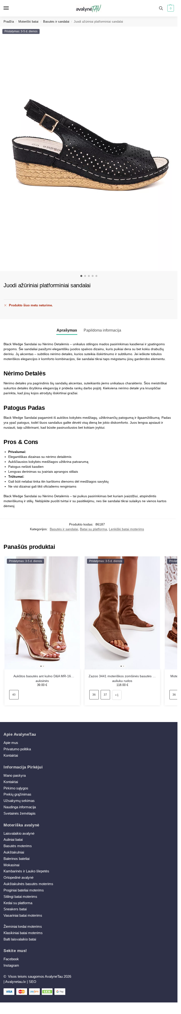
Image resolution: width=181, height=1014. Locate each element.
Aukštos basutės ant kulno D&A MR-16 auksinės (42, 676)
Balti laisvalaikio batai (20, 939)
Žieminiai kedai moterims (23, 926)
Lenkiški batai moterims (126, 529)
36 (94, 694)
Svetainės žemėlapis (20, 813)
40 (14, 694)
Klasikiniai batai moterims (23, 933)
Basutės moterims (18, 846)
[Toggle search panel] (161, 8)
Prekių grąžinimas (17, 794)
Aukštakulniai (14, 852)
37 (105, 694)
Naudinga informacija (20, 807)
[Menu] (11, 8)
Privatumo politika (17, 749)
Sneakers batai (15, 909)
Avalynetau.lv (15, 982)
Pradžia (9, 21)
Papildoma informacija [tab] (102, 330)
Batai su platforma (93, 529)
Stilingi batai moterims (20, 897)
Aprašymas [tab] (67, 330)
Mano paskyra (15, 775)
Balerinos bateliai (16, 859)
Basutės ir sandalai (56, 21)
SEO (32, 982)
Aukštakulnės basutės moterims (28, 884)
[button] (170, 8)
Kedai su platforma (18, 903)
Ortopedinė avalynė (18, 877)
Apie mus (11, 743)
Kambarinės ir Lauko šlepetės (26, 871)
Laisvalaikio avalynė (19, 833)
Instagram (11, 965)
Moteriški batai (28, 21)
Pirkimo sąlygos (16, 788)
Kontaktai (11, 755)
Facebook (11, 959)
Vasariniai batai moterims (23, 915)
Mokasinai (11, 865)
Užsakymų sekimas (19, 801)
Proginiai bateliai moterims (24, 890)
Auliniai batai (13, 840)
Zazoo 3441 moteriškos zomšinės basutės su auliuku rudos (122, 676)
